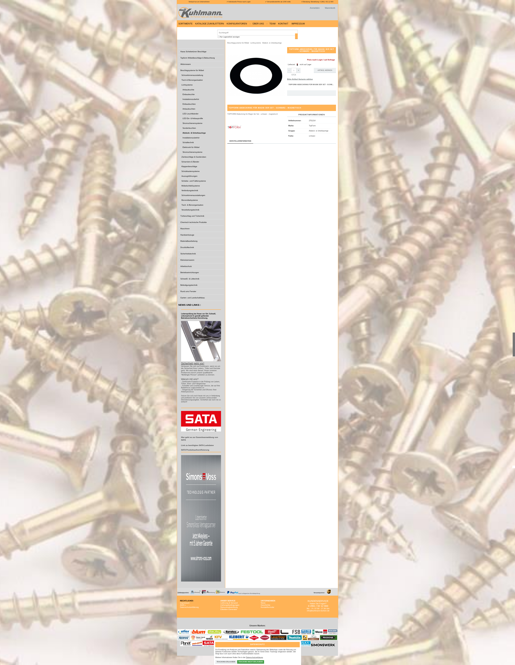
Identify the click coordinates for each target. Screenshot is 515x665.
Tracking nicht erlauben (250, 662)
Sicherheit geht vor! (192, 363)
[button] (256, 76)
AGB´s (182, 605)
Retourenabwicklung (229, 607)
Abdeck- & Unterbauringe (318, 131)
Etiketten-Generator (228, 609)
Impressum (298, 24)
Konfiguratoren (237, 24)
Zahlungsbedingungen (229, 605)
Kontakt (283, 24)
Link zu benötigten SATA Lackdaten (197, 445)
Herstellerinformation (240, 141)
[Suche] (296, 36)
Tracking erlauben (226, 662)
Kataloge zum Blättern (209, 24)
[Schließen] (297, 643)
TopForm (312, 126)
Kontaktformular (267, 607)
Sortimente (185, 24)
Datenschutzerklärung (189, 607)
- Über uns (257, 24)
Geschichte (265, 605)
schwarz (312, 136)
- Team (271, 24)
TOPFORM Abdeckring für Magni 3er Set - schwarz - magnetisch (312, 84)
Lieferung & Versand (229, 603)
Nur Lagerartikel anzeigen (230, 37)
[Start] (201, 12)
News (263, 603)
